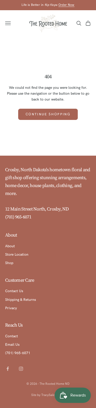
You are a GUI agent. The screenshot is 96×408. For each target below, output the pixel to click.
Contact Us (14, 291)
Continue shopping (48, 114)
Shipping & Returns (20, 299)
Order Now (66, 5)
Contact (11, 336)
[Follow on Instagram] (21, 368)
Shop (9, 263)
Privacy (11, 308)
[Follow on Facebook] (7, 368)
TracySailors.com (53, 395)
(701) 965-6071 (18, 217)
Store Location (16, 254)
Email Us (12, 344)
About (10, 246)
